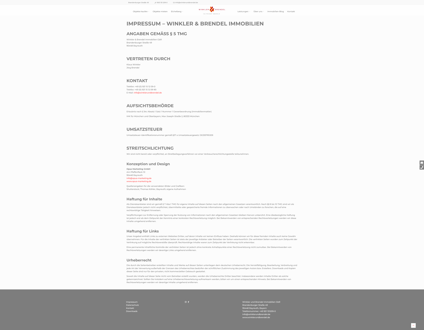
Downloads (131, 311)
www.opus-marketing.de (139, 181)
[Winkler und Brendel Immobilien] (212, 10)
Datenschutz (132, 305)
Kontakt (130, 308)
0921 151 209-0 (162, 3)
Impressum (132, 302)
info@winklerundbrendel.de (186, 3)
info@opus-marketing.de (139, 178)
